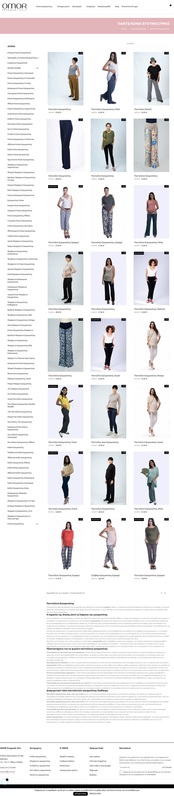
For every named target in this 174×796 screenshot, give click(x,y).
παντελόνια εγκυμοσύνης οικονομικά (18, 436)
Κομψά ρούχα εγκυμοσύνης (19, 205)
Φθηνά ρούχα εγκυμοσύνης (19, 104)
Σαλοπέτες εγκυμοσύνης (40, 766)
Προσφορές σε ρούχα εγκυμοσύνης (22, 58)
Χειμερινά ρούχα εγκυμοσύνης (20, 211)
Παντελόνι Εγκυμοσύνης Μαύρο (149, 375)
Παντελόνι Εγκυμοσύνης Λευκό (105, 375)
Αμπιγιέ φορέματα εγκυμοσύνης (21, 269)
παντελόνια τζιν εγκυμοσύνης (20, 422)
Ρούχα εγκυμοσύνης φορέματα (20, 330)
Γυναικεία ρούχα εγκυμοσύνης (20, 221)
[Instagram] (12, 778)
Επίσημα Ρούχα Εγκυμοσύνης (19, 53)
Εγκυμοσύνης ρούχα (16, 200)
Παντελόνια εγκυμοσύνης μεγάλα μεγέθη (21, 405)
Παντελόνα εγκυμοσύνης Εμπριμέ (63, 575)
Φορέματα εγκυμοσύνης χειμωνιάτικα (18, 166)
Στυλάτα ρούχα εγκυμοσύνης (19, 134)
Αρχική (11, 46)
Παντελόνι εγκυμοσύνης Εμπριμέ (63, 242)
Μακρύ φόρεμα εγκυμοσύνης (19, 384)
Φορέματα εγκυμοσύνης (18, 340)
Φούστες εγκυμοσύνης (39, 775)
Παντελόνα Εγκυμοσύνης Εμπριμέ (106, 242)
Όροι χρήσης (95, 757)
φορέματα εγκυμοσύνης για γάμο (21, 501)
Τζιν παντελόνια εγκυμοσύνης (20, 412)
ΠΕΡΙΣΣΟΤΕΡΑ (95, 794)
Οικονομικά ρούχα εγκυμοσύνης (21, 93)
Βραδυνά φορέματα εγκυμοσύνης (21, 335)
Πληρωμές (94, 770)
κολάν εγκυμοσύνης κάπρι (18, 488)
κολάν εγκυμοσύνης (16, 447)
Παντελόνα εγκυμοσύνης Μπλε (148, 509)
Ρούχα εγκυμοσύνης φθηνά (19, 216)
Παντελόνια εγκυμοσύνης (18, 394)
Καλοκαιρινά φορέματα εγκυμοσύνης (17, 288)
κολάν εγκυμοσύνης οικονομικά (20, 483)
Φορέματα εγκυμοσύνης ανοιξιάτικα (23, 259)
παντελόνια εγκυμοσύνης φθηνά (21, 442)
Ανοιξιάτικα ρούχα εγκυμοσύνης (21, 114)
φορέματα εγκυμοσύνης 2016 (20, 511)
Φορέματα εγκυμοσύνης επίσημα (21, 320)
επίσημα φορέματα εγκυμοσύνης (21, 506)
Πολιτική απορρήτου (98, 761)
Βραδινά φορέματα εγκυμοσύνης (21, 310)
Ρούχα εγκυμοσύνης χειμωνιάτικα (21, 109)
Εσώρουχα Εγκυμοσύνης (17, 63)
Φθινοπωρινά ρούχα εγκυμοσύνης (21, 231)
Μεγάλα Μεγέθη (14, 68)
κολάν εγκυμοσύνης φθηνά (19, 463)
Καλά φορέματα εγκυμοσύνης (20, 274)
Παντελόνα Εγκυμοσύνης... (103, 309)
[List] (52, 43)
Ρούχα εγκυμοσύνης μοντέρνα (20, 226)
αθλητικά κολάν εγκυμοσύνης (20, 458)
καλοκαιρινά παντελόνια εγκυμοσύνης (18, 428)
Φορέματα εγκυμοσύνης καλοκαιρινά (18, 252)
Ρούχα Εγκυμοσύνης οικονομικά (21, 73)
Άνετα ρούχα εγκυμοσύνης (18, 129)
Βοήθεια (93, 775)
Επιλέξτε (148, 43)
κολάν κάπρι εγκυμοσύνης (18, 468)
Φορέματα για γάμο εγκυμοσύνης (21, 264)
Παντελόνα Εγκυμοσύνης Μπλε (105, 109)
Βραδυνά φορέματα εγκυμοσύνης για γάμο (21, 178)
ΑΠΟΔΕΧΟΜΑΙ (80, 794)
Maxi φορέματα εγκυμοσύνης (20, 325)
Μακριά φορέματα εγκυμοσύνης (21, 185)
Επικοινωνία (65, 766)
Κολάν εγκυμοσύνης (38, 757)
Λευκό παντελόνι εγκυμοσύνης (20, 399)
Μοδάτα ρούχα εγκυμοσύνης (19, 119)
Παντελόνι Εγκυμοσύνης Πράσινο (149, 309)
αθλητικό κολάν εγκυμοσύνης (20, 473)
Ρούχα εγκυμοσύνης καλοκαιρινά (21, 99)
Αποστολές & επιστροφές (100, 766)
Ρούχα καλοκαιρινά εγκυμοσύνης (21, 195)
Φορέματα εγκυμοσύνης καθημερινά (18, 303)
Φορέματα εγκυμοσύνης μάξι (20, 315)
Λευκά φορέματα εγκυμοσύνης (20, 241)
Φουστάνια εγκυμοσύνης (18, 374)
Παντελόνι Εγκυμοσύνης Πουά (62, 442)
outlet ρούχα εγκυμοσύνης (18, 236)
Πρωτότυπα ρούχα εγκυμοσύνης (21, 160)
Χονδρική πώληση (67, 761)
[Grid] (48, 43)
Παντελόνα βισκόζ (142, 109)
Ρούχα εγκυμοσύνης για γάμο (19, 83)
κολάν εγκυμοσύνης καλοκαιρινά (21, 478)
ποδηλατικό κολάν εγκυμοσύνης (21, 452)
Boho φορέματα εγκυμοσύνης (20, 190)
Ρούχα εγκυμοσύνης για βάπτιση (21, 139)
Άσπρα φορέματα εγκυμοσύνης (21, 246)
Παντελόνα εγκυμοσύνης (146, 176)
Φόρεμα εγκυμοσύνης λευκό (19, 379)
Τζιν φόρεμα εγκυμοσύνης (18, 389)
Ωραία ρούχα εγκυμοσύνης (18, 155)
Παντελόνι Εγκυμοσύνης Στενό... (63, 509)
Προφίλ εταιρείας (67, 757)
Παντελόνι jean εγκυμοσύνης (105, 442)
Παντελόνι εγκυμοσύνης (59, 109)
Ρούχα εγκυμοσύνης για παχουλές (21, 78)
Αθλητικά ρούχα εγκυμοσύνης (20, 144)
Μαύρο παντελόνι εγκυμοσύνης (20, 417)
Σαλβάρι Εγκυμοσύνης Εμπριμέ (105, 575)
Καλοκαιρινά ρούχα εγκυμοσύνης (21, 88)
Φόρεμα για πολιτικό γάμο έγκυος (21, 358)
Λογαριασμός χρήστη (69, 770)
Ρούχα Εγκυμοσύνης (16, 524)
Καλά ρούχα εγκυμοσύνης (18, 149)
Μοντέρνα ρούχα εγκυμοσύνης (20, 124)
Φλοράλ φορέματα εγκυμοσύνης (21, 172)
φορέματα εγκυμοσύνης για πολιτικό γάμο (19, 517)
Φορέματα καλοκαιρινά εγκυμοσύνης (17, 280)
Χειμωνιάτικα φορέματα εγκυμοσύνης (18, 296)
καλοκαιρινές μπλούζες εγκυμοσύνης (17, 494)
